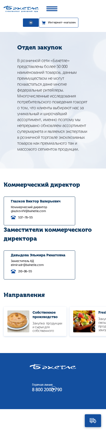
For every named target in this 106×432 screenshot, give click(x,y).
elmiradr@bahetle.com (27, 264)
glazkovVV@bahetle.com (28, 211)
